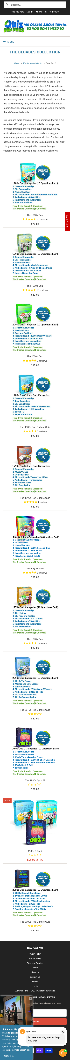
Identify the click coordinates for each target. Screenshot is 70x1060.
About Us (35, 972)
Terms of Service (35, 963)
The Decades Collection (35, 52)
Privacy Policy (35, 954)
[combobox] (35, 4)
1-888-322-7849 (17, 12)
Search (35, 967)
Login (35, 986)
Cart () (42, 12)
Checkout (54, 12)
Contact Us (35, 977)
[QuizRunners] (35, 27)
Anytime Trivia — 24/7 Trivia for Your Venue (35, 991)
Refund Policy (35, 958)
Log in (30, 12)
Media (35, 981)
